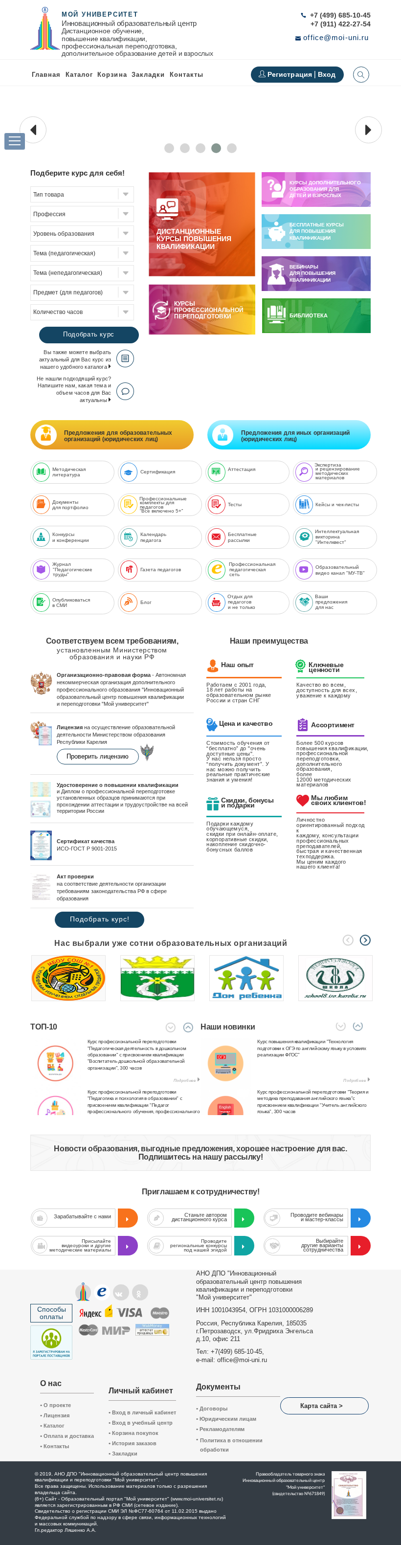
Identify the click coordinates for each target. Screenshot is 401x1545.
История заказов (132, 1443)
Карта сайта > (321, 1406)
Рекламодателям (220, 1429)
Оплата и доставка (67, 1436)
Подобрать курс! (100, 919)
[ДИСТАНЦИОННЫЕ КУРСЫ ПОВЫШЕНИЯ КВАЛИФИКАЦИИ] (202, 274)
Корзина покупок (133, 1433)
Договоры (211, 1408)
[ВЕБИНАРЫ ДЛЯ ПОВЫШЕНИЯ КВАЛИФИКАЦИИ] (276, 281)
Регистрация (290, 74)
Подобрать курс (88, 334)
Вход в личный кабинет (142, 1412)
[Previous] (348, 940)
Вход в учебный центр (141, 1423)
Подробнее (185, 1080)
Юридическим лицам (226, 1419)
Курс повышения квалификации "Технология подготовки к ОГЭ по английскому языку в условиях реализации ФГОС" (311, 1048)
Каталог (79, 74)
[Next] (365, 940)
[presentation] (33, 129)
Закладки (123, 1453)
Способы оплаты (51, 1313)
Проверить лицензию (98, 756)
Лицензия (54, 1415)
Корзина (112, 74)
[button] (169, 148)
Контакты (186, 74)
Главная (46, 74)
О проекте (55, 1405)
